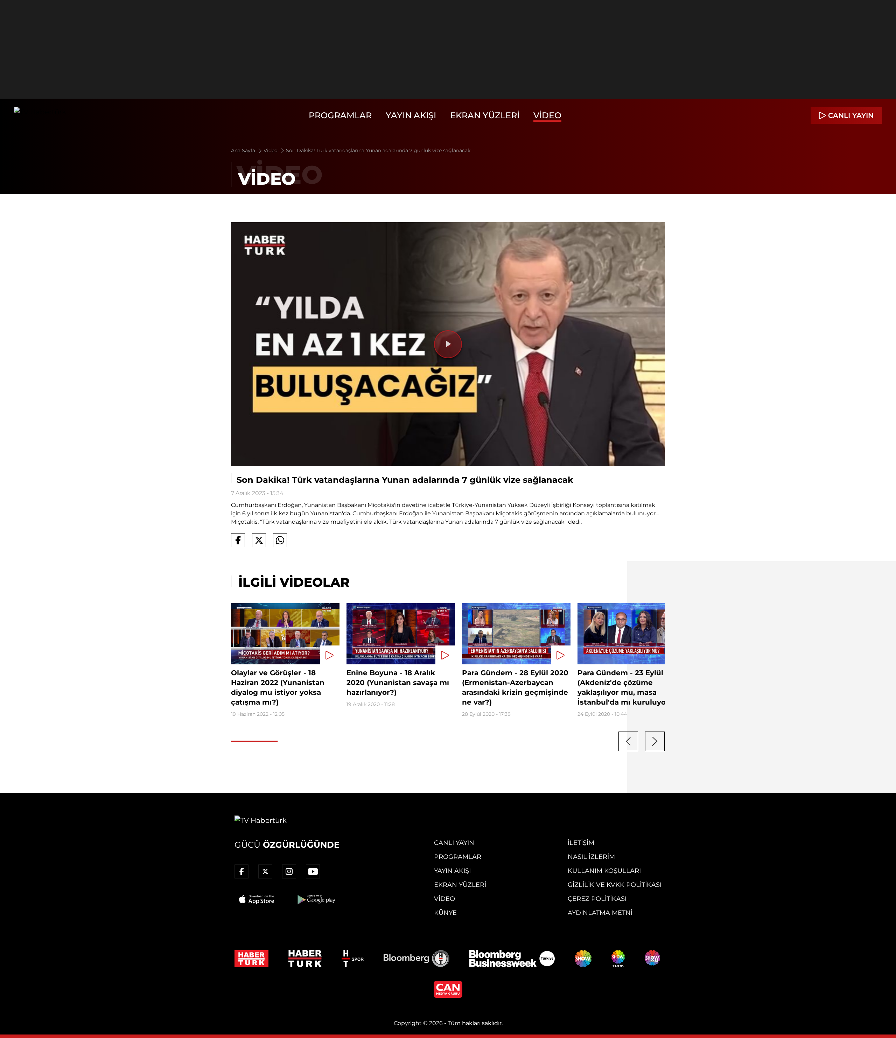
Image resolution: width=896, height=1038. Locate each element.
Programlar (340, 115)
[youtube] (313, 871)
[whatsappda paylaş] (280, 540)
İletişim (581, 843)
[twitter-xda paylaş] (259, 540)
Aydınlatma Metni (600, 913)
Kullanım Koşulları (604, 871)
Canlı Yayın (454, 843)
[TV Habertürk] (40, 115)
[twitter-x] (265, 871)
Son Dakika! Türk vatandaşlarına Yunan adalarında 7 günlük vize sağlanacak (378, 150)
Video (547, 115)
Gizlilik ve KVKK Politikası (615, 885)
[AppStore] (256, 899)
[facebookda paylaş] (238, 540)
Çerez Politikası (597, 899)
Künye (445, 913)
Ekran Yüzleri (484, 115)
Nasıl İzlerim (591, 857)
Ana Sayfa (244, 150)
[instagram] (289, 871)
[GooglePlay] (315, 899)
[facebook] (241, 871)
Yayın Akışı (411, 115)
